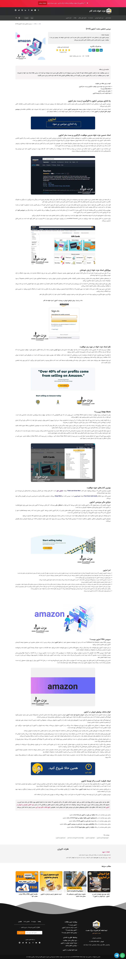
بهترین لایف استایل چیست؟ (69, 933)
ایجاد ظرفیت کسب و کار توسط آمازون (102, 93)
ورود (32, 18)
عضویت (26, 18)
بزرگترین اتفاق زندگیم (71, 946)
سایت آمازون (82, 789)
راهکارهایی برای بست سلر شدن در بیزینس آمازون (80, 824)
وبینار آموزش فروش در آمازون (69, 943)
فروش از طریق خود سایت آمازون (75, 715)
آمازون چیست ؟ (72, 925)
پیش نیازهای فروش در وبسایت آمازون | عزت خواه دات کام (59, 300)
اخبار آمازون (68, 18)
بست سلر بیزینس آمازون (75, 109)
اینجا (73, 858)
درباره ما (34, 922)
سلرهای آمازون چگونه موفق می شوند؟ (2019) (82, 818)
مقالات (74, 18)
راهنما (39, 922)
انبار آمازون (58, 642)
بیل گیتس (57, 350)
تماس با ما (26, 922)
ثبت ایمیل (21, 933)
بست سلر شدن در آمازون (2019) (85, 821)
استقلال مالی (58, 505)
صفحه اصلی (108, 18)
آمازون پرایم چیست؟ (71, 930)
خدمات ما (91, 18)
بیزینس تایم (21, 210)
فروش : (96, 941)
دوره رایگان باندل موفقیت (70, 940)
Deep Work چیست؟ (106, 89)
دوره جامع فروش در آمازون (70, 950)
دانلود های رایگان (82, 18)
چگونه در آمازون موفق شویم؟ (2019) (84, 827)
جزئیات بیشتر (42, 3)
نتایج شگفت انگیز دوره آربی (42, 807)
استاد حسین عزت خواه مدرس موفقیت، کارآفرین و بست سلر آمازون (95, 86)
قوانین (20, 922)
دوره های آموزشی (99, 18)
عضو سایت (95, 858)
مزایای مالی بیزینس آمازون (104, 91)
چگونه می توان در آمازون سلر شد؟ (86, 815)
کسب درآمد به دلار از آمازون (69, 928)
